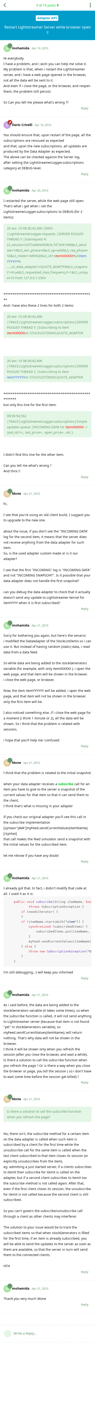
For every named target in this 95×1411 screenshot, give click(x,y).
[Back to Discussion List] (4, 5)
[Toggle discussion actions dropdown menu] (90, 5)
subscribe (65, 784)
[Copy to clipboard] (87, 900)
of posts (46, 5)
